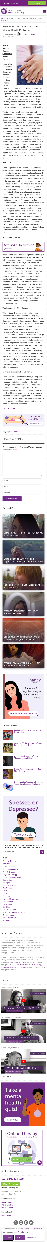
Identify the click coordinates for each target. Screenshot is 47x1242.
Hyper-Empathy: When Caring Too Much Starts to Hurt (27, 770)
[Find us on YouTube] (15, 1224)
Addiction (6, 864)
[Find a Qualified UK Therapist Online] (23, 718)
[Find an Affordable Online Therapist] (23, 420)
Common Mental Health (12, 877)
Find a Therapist (37, 3)
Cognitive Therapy (10, 875)
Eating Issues (8, 883)
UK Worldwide (7, 1207)
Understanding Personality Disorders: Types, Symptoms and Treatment (28, 783)
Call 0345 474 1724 (12, 1178)
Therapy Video (8, 915)
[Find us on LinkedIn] (21, 1224)
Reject (19, 1237)
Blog (8, 18)
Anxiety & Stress (9, 872)
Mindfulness (7, 891)
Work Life (6, 920)
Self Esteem (7, 904)
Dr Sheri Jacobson (18, 962)
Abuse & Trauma (9, 861)
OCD (5, 893)
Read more (23, 1232)
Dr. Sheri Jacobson (28, 34)
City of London (7, 1205)
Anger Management (10, 869)
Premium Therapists (10, 3)
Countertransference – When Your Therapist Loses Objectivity (27, 757)
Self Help (6, 907)
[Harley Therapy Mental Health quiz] (23, 1125)
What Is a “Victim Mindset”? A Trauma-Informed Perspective (29, 744)
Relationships (8, 902)
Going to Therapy (9, 885)
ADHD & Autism (9, 866)
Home (3, 18)
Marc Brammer (9, 409)
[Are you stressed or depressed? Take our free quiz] (23, 252)
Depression (17, 432)
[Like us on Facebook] (26, 1224)
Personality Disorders (11, 899)
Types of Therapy (9, 918)
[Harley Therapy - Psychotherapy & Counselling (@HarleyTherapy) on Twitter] (31, 1224)
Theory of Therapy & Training (14, 912)
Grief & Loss (7, 888)
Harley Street (6, 1202)
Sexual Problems (9, 910)
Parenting (6, 896)
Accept (8, 1237)
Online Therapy (7, 1216)
